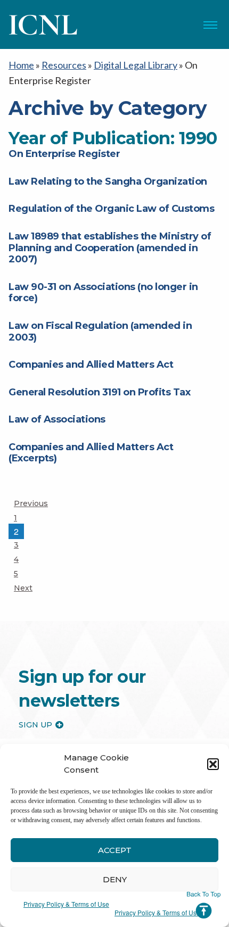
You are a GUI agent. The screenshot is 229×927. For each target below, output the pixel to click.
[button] (213, 764)
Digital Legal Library (135, 65)
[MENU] (210, 25)
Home (21, 65)
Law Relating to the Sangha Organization (108, 181)
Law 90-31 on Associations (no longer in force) (103, 292)
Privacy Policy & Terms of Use (66, 903)
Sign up (35, 725)
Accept (115, 850)
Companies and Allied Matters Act (91, 364)
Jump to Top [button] (203, 905)
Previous (31, 503)
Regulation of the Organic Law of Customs (111, 208)
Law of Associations (57, 419)
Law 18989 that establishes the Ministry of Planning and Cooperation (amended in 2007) (110, 247)
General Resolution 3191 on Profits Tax (99, 392)
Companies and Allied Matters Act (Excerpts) (91, 453)
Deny (115, 879)
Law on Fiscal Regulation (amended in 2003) (100, 331)
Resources (64, 65)
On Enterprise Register (64, 154)
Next (23, 588)
